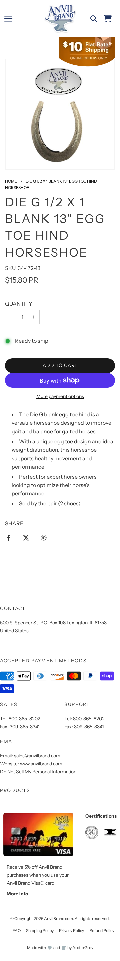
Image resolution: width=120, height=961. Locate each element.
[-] (11, 317)
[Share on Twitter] (26, 537)
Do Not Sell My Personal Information (38, 772)
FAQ (17, 930)
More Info (17, 894)
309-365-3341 (24, 727)
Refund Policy (101, 930)
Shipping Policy (40, 930)
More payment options (60, 396)
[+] (33, 317)
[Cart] (107, 19)
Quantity (18, 303)
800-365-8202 (24, 719)
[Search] (93, 19)
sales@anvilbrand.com (37, 756)
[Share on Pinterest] (43, 537)
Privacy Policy (71, 930)
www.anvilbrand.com (41, 764)
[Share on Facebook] (8, 537)
